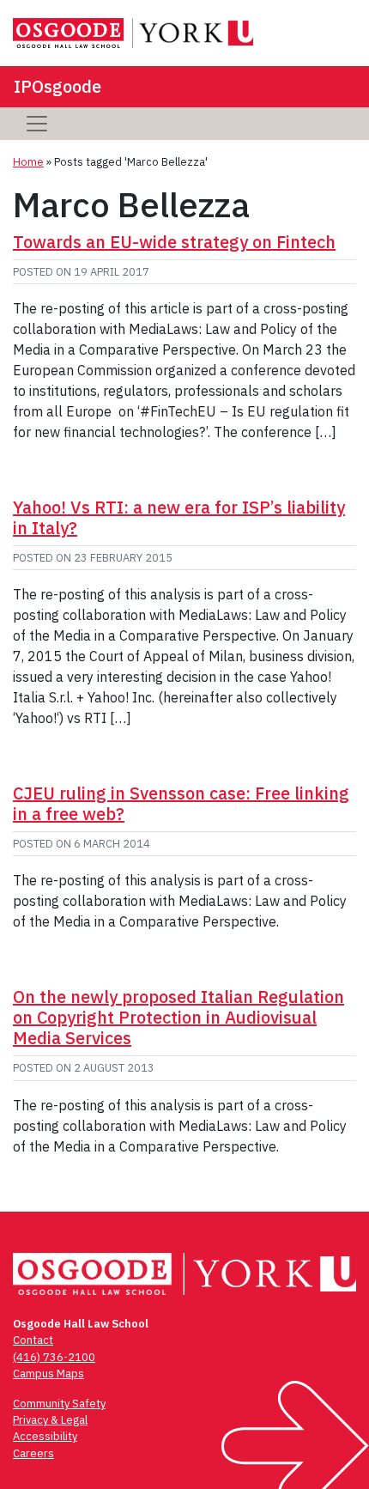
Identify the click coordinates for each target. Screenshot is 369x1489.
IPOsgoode (57, 86)
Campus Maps (48, 1373)
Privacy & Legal (50, 1420)
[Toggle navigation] (37, 123)
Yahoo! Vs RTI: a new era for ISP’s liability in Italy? (179, 517)
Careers (33, 1453)
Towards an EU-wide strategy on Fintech (174, 241)
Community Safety (59, 1403)
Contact (33, 1340)
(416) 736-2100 (54, 1357)
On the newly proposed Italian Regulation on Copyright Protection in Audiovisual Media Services (178, 1017)
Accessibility (45, 1436)
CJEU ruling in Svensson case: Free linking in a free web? (181, 803)
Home (28, 162)
